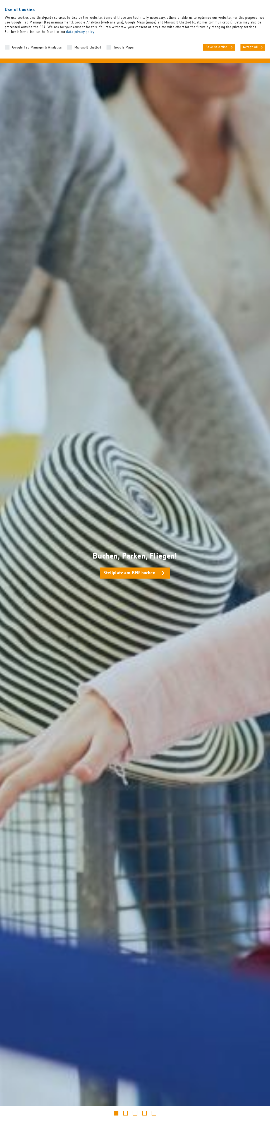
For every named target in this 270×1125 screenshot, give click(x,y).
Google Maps (124, 47)
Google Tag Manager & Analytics (37, 47)
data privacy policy (80, 32)
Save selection (217, 47)
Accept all (250, 47)
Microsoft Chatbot (87, 47)
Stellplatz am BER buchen (129, 573)
